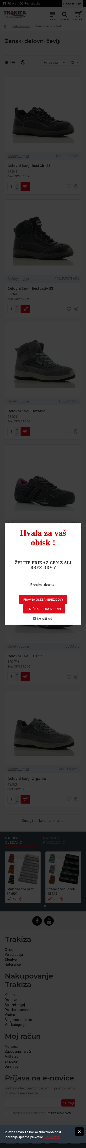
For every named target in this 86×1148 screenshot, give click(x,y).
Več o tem (52, 1137)
